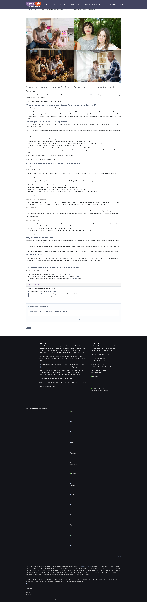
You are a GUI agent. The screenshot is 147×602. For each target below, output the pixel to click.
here (68, 274)
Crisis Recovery (57, 43)
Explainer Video (44, 294)
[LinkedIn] (131, 4)
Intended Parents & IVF (59, 100)
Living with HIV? (77, 37)
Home (46, 4)
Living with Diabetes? (79, 41)
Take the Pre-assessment (95, 30)
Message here (101, 360)
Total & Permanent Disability (57, 30)
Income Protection (58, 37)
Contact (113, 4)
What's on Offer (77, 13)
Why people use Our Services (78, 21)
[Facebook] (129, 4)
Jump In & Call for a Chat (96, 24)
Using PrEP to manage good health (79, 45)
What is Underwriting (78, 25)
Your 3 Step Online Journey (95, 14)
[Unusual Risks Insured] (33, 4)
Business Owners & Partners (58, 82)
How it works (76, 17)
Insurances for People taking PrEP (58, 58)
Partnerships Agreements (87, 226)
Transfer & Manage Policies (57, 122)
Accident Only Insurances (57, 75)
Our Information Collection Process (95, 19)
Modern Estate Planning (57, 108)
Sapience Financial (86, 95)
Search (122, 4)
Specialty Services (50, 291)
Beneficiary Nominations (58, 115)
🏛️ (120, 81)
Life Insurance (57, 23)
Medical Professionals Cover (58, 67)
